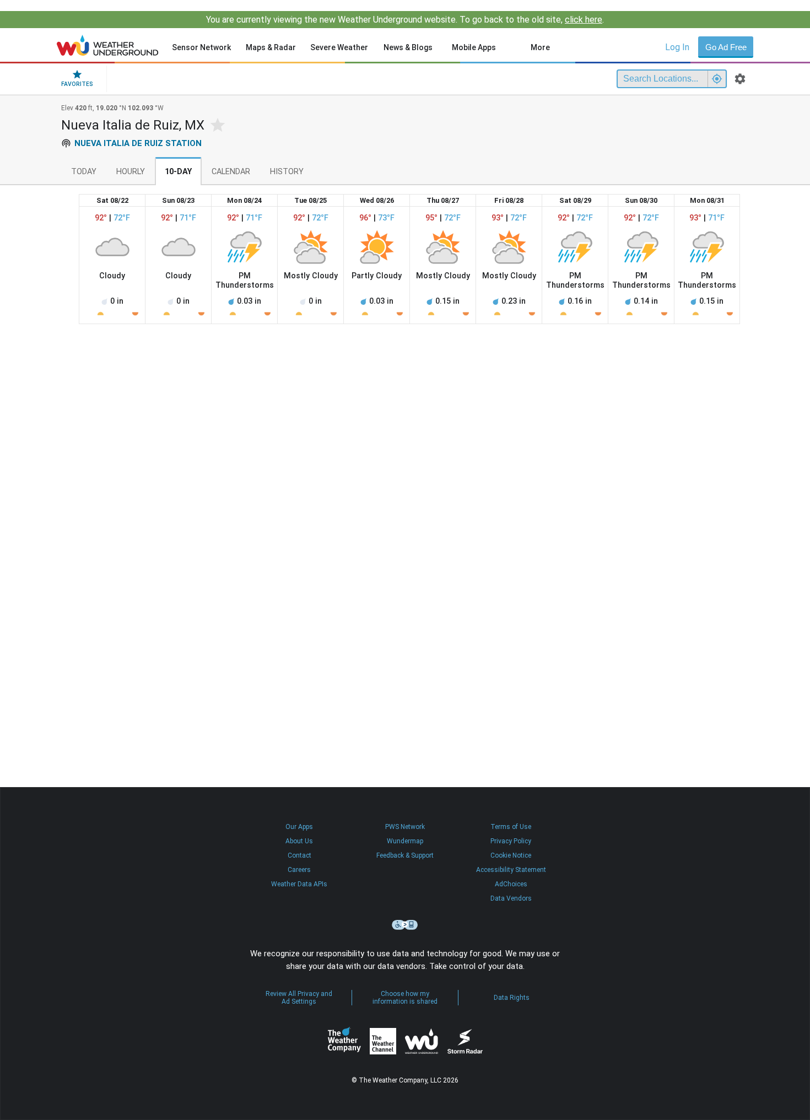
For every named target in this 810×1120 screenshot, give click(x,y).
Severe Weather (339, 47)
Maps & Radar (271, 47)
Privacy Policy (510, 841)
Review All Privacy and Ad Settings (299, 997)
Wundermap (405, 841)
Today (83, 171)
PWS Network (405, 827)
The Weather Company (344, 1041)
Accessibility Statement (511, 870)
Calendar (231, 171)
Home (108, 45)
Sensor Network (201, 47)
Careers (299, 870)
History (287, 171)
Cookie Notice (510, 855)
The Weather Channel (383, 1041)
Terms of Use (510, 827)
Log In (677, 47)
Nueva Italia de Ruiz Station (138, 143)
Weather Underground (421, 1041)
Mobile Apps (474, 47)
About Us (299, 841)
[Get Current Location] (717, 79)
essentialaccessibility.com (405, 925)
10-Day (178, 171)
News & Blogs (408, 47)
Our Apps (299, 827)
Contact (299, 855)
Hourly (130, 171)
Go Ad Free (726, 47)
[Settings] (740, 79)
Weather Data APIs (299, 884)
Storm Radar (465, 1041)
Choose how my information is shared (405, 997)
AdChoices (511, 884)
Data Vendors (511, 898)
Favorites (77, 84)
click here (583, 19)
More (540, 47)
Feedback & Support (405, 855)
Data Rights (512, 997)
